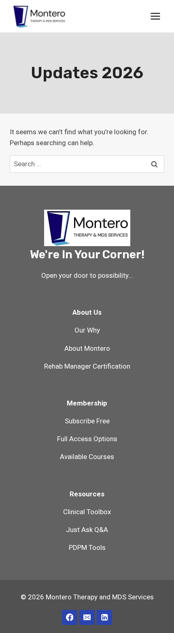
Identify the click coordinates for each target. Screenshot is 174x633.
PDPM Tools (87, 547)
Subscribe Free (87, 421)
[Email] (86, 617)
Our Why (87, 330)
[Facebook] (69, 617)
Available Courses (87, 457)
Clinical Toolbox (87, 512)
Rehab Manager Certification (87, 366)
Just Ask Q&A (87, 530)
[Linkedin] (104, 617)
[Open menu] (155, 16)
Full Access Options (87, 439)
